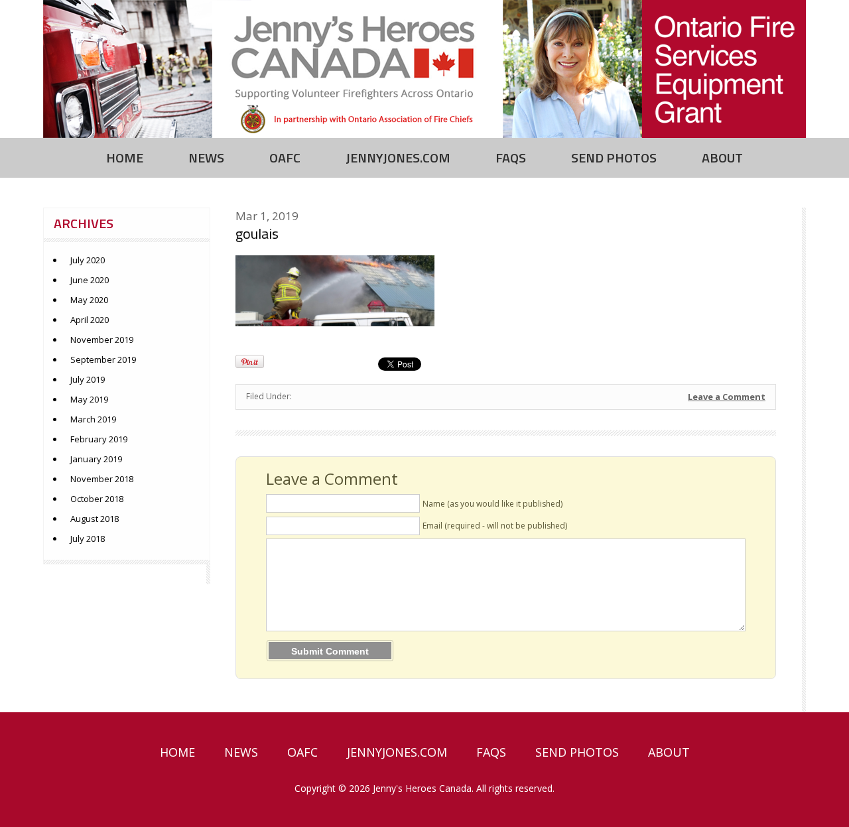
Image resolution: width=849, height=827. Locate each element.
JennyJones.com (398, 157)
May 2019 (89, 399)
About (722, 157)
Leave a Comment (726, 397)
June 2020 (89, 280)
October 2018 (96, 499)
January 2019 (96, 459)
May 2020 (89, 300)
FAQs (510, 157)
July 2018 (87, 538)
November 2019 (101, 340)
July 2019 (87, 379)
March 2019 (93, 419)
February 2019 (98, 439)
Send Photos (614, 157)
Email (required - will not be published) (495, 525)
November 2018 (101, 479)
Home (124, 157)
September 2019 (103, 359)
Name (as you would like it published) (492, 503)
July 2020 (87, 260)
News (206, 157)
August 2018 (94, 519)
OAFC (284, 157)
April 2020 (89, 320)
